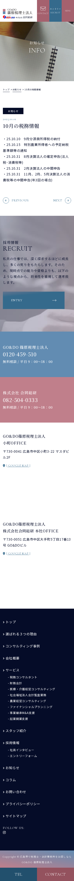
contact (55, 874)
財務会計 (16, 683)
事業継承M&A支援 (22, 713)
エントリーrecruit (55, 11)
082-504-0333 (20, 400)
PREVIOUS (20, 200)
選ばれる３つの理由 (21, 633)
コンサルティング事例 (23, 645)
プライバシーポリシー (23, 803)
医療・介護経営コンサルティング (32, 689)
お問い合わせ (16, 791)
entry (16, 300)
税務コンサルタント (23, 677)
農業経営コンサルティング (28, 701)
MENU (68, 11)
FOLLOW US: (13, 828)
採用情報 (12, 742)
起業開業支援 (19, 719)
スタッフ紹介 (16, 730)
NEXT (57, 200)
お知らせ (12, 767)
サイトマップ (16, 815)
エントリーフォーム (23, 756)
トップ (11, 621)
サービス (12, 669)
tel (18, 874)
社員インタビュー (22, 750)
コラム (11, 779)
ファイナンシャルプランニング (31, 707)
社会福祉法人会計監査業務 (28, 695)
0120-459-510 (20, 354)
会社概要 (12, 658)
